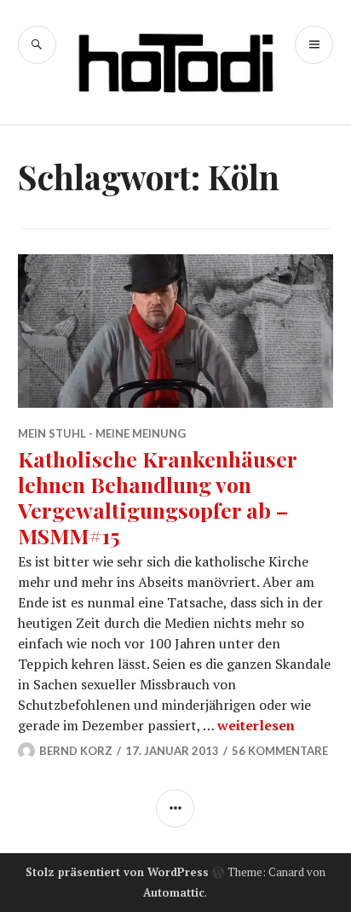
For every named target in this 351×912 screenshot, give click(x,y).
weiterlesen (256, 725)
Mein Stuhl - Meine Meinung (102, 433)
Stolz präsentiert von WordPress (117, 872)
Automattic (173, 892)
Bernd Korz (75, 751)
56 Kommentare (280, 751)
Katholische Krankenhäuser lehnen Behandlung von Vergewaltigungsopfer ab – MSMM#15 (157, 496)
